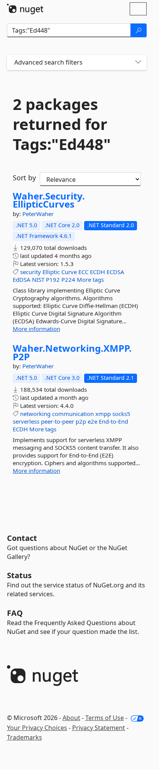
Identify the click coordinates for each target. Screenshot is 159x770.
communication (73, 413)
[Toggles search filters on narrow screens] (138, 62)
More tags (90, 279)
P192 (53, 279)
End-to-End (113, 421)
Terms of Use (104, 717)
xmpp (103, 413)
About (71, 717)
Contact (22, 538)
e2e (92, 421)
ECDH (97, 272)
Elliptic (51, 272)
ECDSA (115, 272)
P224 (68, 279)
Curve (69, 272)
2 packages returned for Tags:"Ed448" (62, 124)
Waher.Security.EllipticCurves (49, 200)
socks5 (121, 413)
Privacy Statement (98, 727)
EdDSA (21, 279)
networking (35, 413)
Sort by (24, 177)
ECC (83, 272)
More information (36, 329)
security (30, 272)
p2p (81, 421)
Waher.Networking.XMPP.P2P (72, 352)
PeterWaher (38, 214)
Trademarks (24, 737)
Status (19, 575)
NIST (38, 279)
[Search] (138, 30)
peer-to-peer (57, 421)
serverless (26, 421)
